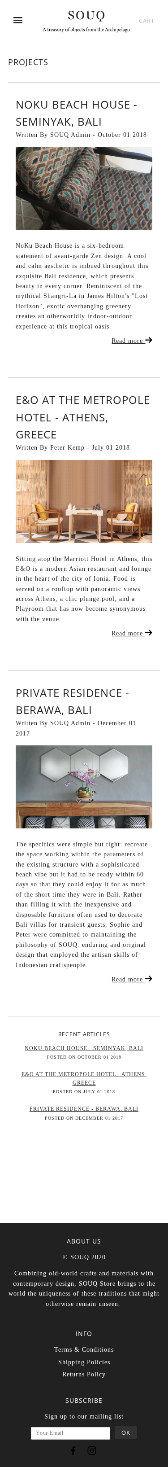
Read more (128, 340)
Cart (147, 21)
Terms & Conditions (84, 1349)
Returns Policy (84, 1374)
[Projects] (84, 188)
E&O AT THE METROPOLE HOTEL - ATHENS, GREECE (83, 417)
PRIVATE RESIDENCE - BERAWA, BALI (84, 1109)
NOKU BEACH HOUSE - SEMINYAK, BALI (84, 1048)
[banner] (86, 21)
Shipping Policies (84, 1362)
